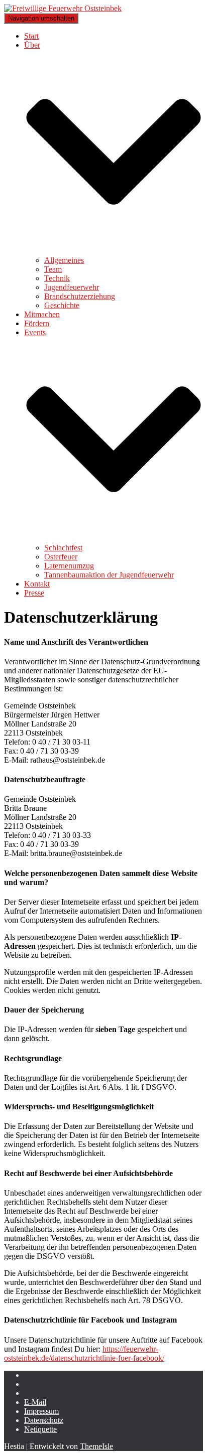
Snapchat (32, 1396)
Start (31, 36)
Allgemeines (64, 260)
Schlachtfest (63, 547)
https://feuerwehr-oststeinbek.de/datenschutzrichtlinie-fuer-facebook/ (84, 1353)
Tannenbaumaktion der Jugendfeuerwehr (109, 574)
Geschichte (61, 305)
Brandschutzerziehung (79, 296)
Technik (57, 278)
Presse (34, 593)
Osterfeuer (60, 556)
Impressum (41, 1411)
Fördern (36, 323)
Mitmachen (42, 314)
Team (53, 269)
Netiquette (40, 1429)
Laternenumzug (69, 565)
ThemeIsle (96, 1446)
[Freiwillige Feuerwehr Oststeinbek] (63, 8)
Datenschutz (43, 1420)
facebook (32, 1378)
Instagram (32, 1387)
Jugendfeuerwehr (71, 287)
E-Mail (35, 1402)
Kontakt (37, 583)
